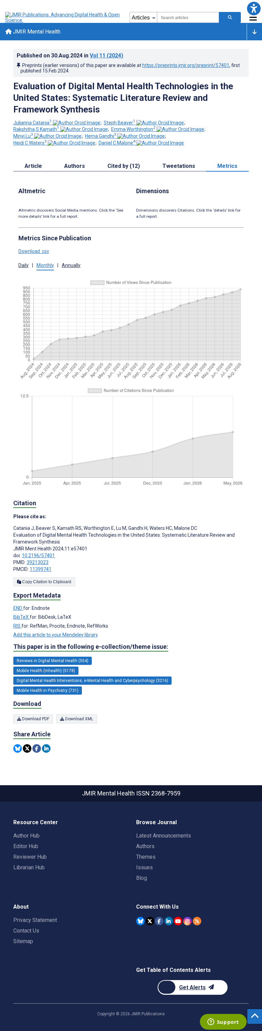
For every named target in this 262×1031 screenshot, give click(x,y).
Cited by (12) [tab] (123, 166)
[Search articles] (230, 17)
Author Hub (26, 835)
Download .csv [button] (33, 251)
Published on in (70, 55)
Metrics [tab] (227, 166)
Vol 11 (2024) (106, 55)
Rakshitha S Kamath (36, 129)
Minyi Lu (23, 136)
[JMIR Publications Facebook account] (159, 921)
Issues (144, 867)
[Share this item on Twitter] (27, 748)
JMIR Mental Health (36, 31)
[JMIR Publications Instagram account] (187, 921)
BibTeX (21, 617)
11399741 (41, 569)
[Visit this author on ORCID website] (76, 122)
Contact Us (26, 930)
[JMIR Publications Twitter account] (150, 921)
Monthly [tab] (45, 265)
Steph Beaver (119, 122)
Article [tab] (33, 166)
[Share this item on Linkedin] (46, 748)
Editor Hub (25, 846)
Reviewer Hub (30, 857)
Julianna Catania (32, 122)
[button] (253, 8)
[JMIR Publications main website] (63, 17)
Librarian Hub (29, 867)
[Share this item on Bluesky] (17, 748)
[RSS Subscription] (197, 921)
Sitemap (23, 941)
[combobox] (188, 17)
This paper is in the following (90, 646)
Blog (141, 878)
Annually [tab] (71, 265)
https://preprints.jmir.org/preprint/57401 (185, 65)
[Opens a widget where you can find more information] (223, 1022)
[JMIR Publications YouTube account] (178, 921)
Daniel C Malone (117, 143)
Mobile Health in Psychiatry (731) (47, 690)
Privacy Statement (35, 920)
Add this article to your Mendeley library (55, 635)
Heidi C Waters (30, 143)
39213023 (37, 562)
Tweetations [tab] (178, 166)
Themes (146, 857)
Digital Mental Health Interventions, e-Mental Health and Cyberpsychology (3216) (92, 680)
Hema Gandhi (100, 136)
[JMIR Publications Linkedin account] (168, 921)
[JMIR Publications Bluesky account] (140, 921)
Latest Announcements (163, 835)
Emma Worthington (133, 129)
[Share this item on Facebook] (36, 748)
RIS (17, 626)
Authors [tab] (74, 166)
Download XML (78, 719)
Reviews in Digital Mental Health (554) (52, 660)
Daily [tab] (23, 265)
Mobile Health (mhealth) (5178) (46, 670)
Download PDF (35, 719)
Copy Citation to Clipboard (46, 581)
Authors (145, 846)
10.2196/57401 (38, 555)
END (18, 608)
